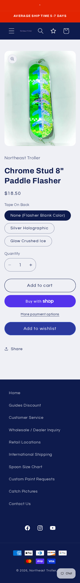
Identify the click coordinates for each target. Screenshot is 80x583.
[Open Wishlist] (53, 31)
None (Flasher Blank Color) (37, 215)
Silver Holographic (29, 228)
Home (14, 393)
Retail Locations (25, 442)
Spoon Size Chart (25, 467)
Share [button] (16, 349)
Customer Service (26, 417)
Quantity (12, 254)
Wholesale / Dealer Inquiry (34, 430)
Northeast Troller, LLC (46, 570)
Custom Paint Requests (32, 479)
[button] (11, 31)
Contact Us (20, 504)
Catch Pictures (23, 491)
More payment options (40, 314)
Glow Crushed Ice (28, 241)
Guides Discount (25, 405)
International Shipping (30, 454)
